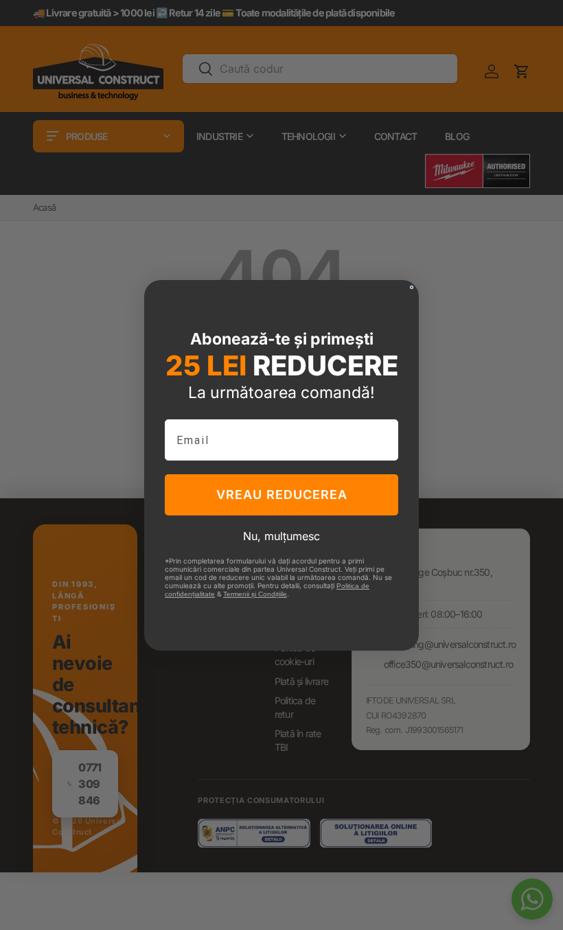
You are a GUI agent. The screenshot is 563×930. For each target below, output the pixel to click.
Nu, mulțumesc (281, 536)
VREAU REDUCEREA (281, 494)
